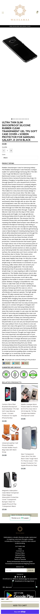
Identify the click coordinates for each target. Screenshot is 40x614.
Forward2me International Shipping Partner (20, 564)
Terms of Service (20, 559)
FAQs (20, 549)
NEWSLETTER (20, 566)
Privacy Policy (20, 553)
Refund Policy (20, 555)
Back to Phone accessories (21, 515)
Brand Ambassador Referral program (20, 561)
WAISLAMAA (7, 537)
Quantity (4, 147)
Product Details (8, 163)
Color (3, 154)
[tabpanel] (20, 73)
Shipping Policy (20, 557)
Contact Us (20, 551)
